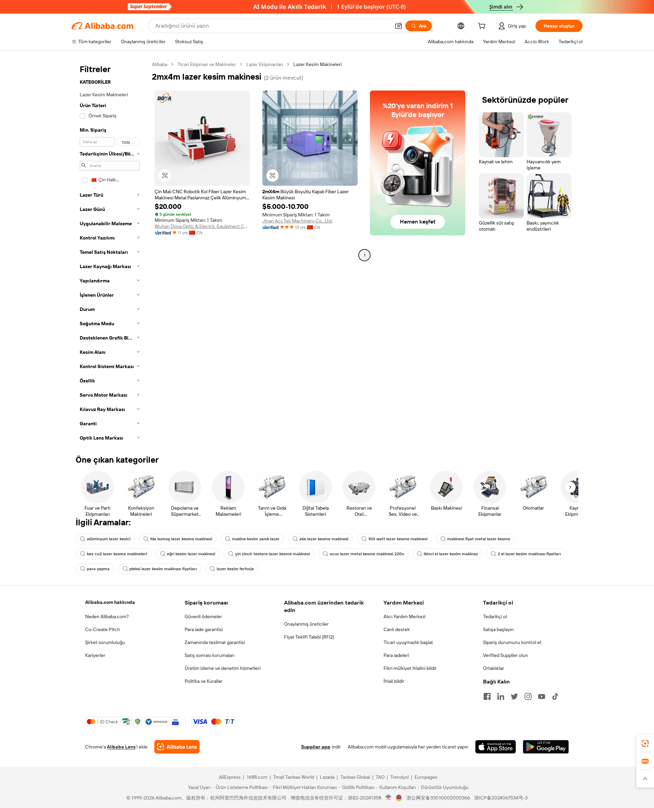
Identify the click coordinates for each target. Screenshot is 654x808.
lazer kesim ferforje (235, 568)
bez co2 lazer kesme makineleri (117, 553)
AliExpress (230, 777)
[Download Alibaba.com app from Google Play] (546, 747)
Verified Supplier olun (505, 655)
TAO (380, 777)
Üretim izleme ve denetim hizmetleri (223, 668)
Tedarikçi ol (495, 616)
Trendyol (399, 777)
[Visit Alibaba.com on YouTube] (542, 696)
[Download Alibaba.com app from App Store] (495, 747)
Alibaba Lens (121, 746)
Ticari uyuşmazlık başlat (408, 642)
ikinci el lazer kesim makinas (451, 553)
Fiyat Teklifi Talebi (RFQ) (309, 637)
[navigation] (110, 253)
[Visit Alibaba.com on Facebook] (487, 696)
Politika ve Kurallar (203, 681)
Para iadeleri (396, 655)
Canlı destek (397, 629)
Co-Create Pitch (102, 629)
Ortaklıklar (493, 668)
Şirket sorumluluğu (105, 642)
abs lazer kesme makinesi (323, 539)
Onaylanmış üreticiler (306, 624)
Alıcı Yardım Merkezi (404, 616)
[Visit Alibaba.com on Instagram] (528, 696)
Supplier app (315, 746)
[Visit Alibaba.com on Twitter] (514, 696)
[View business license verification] (388, 797)
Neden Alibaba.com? (107, 616)
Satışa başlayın (498, 629)
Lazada (327, 777)
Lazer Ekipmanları (264, 64)
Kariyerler (95, 655)
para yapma (98, 568)
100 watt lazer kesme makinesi (397, 539)
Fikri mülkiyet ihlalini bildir (410, 668)
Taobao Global (355, 777)
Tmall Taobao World (293, 777)
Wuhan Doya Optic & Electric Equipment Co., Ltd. (202, 226)
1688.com (257, 777)
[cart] (483, 27)
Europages (426, 777)
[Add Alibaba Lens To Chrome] (177, 747)
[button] (398, 26)
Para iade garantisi (204, 629)
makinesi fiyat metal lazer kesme (478, 539)
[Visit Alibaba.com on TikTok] (555, 696)
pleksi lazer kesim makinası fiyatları (163, 568)
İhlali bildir (394, 681)
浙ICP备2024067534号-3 (501, 798)
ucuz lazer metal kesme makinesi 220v (367, 553)
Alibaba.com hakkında (110, 602)
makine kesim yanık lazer (256, 539)
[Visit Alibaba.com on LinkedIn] (501, 696)
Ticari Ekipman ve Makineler (206, 64)
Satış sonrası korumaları (209, 655)
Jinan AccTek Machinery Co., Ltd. (297, 221)
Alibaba (159, 64)
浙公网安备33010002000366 (438, 798)
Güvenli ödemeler (203, 616)
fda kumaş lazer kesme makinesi (181, 539)
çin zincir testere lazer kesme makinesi (272, 553)
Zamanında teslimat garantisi (215, 642)
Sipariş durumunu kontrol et (512, 642)
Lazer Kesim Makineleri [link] (317, 64)
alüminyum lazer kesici (108, 539)
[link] (645, 743)
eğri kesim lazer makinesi (191, 553)
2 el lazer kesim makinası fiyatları (529, 553)
